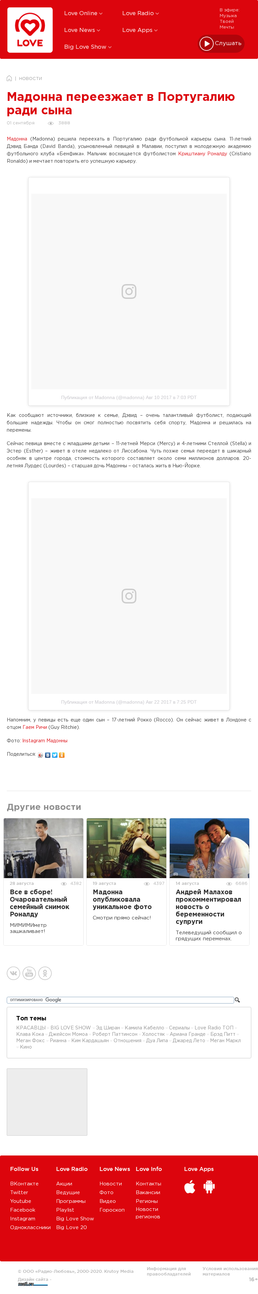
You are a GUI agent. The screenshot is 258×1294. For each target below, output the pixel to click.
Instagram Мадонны (45, 741)
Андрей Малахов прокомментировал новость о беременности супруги (208, 907)
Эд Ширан (108, 1028)
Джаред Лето (189, 1041)
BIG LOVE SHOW (71, 1028)
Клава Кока (30, 1034)
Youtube (20, 1201)
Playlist (65, 1210)
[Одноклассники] (62, 753)
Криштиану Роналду (202, 154)
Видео (107, 1201)
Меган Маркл (225, 1041)
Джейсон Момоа (68, 1034)
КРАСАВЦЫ (31, 1028)
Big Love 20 (71, 1227)
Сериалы (179, 1028)
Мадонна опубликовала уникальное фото (122, 900)
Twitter (19, 1192)
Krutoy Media (119, 1271)
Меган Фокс (31, 1041)
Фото (106, 1192)
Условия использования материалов (230, 1271)
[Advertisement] (47, 1102)
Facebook (22, 1210)
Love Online (81, 13)
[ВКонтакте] (47, 753)
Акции (64, 1184)
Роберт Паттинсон (114, 1034)
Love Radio (139, 13)
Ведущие (68, 1192)
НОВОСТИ (30, 79)
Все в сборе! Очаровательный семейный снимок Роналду (39, 903)
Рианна (58, 1041)
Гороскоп (112, 1210)
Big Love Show (86, 47)
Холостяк (153, 1034)
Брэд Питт (222, 1034)
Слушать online (228, 43)
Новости (110, 1184)
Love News (80, 30)
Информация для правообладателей (169, 1271)
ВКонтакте (24, 1184)
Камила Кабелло (144, 1028)
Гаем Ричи (35, 728)
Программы (71, 1201)
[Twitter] (54, 753)
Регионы (147, 1201)
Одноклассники (30, 1227)
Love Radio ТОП (214, 1028)
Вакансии (148, 1192)
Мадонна (17, 139)
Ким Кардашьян (90, 1041)
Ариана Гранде (188, 1034)
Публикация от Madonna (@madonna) (102, 397)
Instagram (22, 1219)
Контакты (148, 1184)
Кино (26, 1047)
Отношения (127, 1041)
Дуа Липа (157, 1041)
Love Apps (138, 30)
